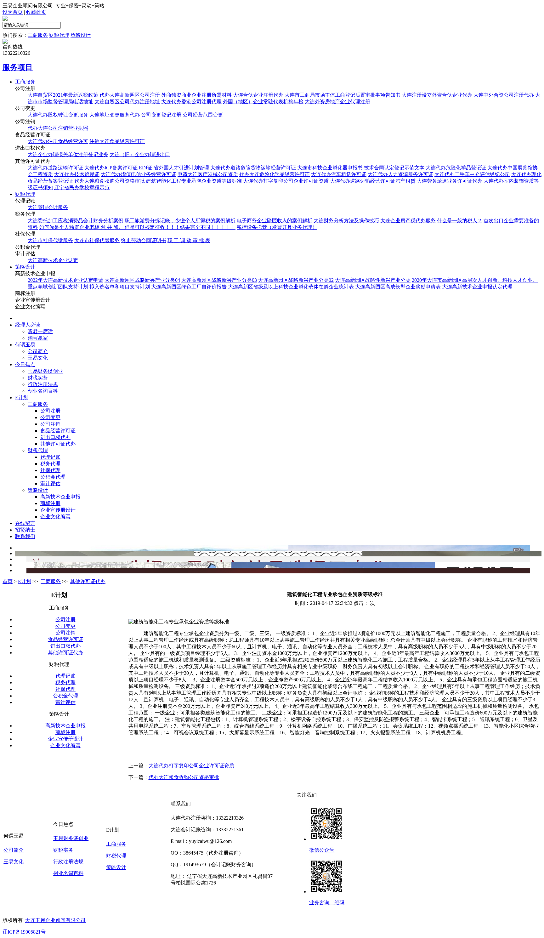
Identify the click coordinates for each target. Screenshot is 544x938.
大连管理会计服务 (48, 207)
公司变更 (50, 417)
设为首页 (13, 12)
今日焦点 (25, 364)
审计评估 (50, 483)
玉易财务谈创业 (45, 371)
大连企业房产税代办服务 (408, 220)
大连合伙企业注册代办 (258, 95)
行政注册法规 (43, 384)
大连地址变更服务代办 (114, 114)
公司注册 (50, 410)
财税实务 (38, 377)
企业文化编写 (55, 516)
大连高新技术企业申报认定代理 (477, 286)
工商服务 (38, 35)
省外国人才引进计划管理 (181, 167)
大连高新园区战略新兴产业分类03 (219, 280)
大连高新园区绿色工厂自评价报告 (189, 286)
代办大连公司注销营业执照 (58, 128)
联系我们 (25, 536)
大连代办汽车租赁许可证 (338, 174)
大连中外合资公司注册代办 (503, 95)
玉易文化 (38, 358)
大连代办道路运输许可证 (55, 167)
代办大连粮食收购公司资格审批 (109, 181)
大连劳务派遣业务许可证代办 (449, 181)
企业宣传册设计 (58, 510)
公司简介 (38, 351)
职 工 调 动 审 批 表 (188, 240)
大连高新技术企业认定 (53, 260)
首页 (20, 318)
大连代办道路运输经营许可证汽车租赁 (373, 181)
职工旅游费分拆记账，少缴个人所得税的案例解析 (180, 220)
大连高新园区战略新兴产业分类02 (296, 280)
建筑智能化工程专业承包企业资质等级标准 (194, 181)
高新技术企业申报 (60, 496)
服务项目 (18, 67)
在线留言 (25, 523)
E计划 (21, 397)
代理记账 (50, 457)
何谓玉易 (25, 344)
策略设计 (81, 35)
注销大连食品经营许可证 (117, 141)
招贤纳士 (25, 529)
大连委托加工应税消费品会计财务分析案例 (75, 220)
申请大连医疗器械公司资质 (208, 174)
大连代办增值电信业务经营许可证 (138, 174)
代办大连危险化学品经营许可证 (274, 174)
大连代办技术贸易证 (76, 174)
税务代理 (50, 463)
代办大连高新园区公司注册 (129, 95)
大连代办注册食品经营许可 (58, 141)
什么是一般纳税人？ (459, 220)
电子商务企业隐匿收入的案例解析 (274, 220)
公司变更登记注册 (161, 114)
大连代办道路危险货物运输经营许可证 (253, 167)
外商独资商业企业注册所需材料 (196, 95)
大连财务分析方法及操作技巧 (346, 220)
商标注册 (50, 503)
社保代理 (50, 470)
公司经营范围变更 (203, 114)
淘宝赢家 (38, 338)
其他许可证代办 (58, 443)
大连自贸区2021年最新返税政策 (63, 95)
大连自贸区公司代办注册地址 (127, 101)
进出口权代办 (55, 437)
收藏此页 (36, 12)
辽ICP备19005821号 (24, 932)
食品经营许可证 (58, 430)
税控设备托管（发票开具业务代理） (277, 227)
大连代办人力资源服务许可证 (400, 174)
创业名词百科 (43, 391)
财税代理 (59, 35)
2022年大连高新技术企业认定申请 (65, 280)
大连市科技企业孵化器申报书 (330, 167)
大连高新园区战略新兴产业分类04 (142, 280)
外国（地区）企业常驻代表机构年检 (263, 101)
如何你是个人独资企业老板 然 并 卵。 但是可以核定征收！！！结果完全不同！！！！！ (137, 227)
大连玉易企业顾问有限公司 (55, 920)
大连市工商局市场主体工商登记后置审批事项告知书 (342, 95)
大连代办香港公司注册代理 (191, 101)
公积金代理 (52, 477)
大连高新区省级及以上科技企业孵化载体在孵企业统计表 (291, 286)
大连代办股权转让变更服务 (58, 114)
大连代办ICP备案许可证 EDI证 (118, 167)
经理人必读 (27, 324)
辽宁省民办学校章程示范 (82, 187)
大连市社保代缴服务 (50, 240)
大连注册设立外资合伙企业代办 (437, 95)
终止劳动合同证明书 (143, 240)
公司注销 (50, 424)
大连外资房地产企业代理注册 (337, 101)
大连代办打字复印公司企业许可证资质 (286, 181)
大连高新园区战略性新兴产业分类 (373, 280)
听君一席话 (40, 331)
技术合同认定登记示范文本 (394, 167)
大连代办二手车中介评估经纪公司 (472, 174)
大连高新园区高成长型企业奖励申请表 (398, 286)
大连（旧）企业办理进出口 (140, 154)
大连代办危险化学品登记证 (456, 167)
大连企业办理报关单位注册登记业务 (68, 154)
